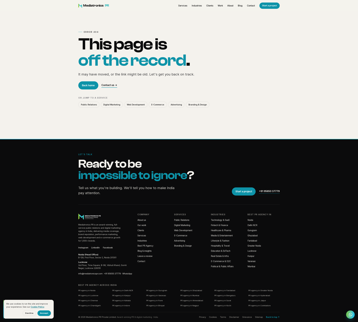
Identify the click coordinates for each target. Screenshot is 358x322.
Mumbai (251, 266)
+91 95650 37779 (269, 191)
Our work (141, 225)
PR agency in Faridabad (224, 290)
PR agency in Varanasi (156, 295)
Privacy (202, 317)
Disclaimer (234, 317)
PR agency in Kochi (222, 305)
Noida (250, 220)
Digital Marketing (111, 104)
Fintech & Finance (219, 225)
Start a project (269, 5)
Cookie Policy (37, 307)
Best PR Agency (145, 245)
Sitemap (259, 317)
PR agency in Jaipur (257, 300)
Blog (240, 5)
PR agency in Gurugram (156, 290)
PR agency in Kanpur (121, 295)
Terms (223, 317)
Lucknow (252, 251)
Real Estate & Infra (220, 256)
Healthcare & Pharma (221, 230)
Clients (209, 5)
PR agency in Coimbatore (259, 305)
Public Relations (89, 104)
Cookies (213, 317)
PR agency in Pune (154, 300)
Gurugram (252, 230)
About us (141, 220)
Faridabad (252, 240)
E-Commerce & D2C (221, 261)
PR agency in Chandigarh (89, 305)
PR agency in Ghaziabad (191, 290)
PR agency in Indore (121, 305)
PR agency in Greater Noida (260, 290)
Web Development (136, 104)
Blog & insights (144, 251)
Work (220, 5)
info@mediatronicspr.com (90, 273)
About (230, 5)
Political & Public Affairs (222, 266)
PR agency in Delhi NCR (122, 290)
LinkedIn (95, 247)
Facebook (108, 247)
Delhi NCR (252, 225)
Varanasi (251, 261)
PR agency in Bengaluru (224, 295)
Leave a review (144, 256)
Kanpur (251, 256)
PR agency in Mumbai (189, 295)
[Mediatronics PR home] (89, 217)
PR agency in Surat (222, 300)
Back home (88, 85)
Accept (44, 313)
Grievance (247, 317)
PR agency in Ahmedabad (191, 300)
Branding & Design (198, 104)
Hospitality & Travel (220, 245)
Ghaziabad (253, 235)
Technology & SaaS (220, 220)
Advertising (176, 104)
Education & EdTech (220, 251)
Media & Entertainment (222, 235)
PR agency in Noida (86, 290)
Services (182, 5)
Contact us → (109, 85)
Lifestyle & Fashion (220, 240)
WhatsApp (127, 273)
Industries (197, 5)
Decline (29, 313)
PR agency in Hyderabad (259, 295)
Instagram (83, 247)
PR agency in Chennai (88, 300)
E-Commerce (157, 104)
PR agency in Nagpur (189, 305)
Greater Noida (254, 245)
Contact (251, 5)
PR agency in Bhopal (155, 305)
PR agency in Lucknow (88, 295)
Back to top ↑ (273, 317)
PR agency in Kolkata (121, 300)
